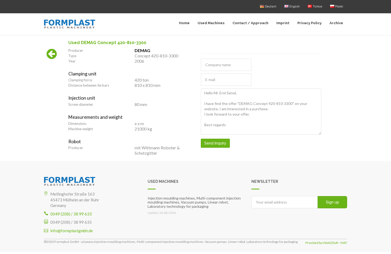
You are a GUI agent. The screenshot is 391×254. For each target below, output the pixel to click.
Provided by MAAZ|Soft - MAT (326, 243)
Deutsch (270, 6)
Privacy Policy (309, 23)
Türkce (317, 6)
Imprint (282, 23)
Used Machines (211, 23)
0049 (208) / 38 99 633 (71, 213)
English (294, 6)
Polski (338, 6)
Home (184, 23)
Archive (336, 23)
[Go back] (52, 56)
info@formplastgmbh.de (71, 230)
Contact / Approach (250, 23)
